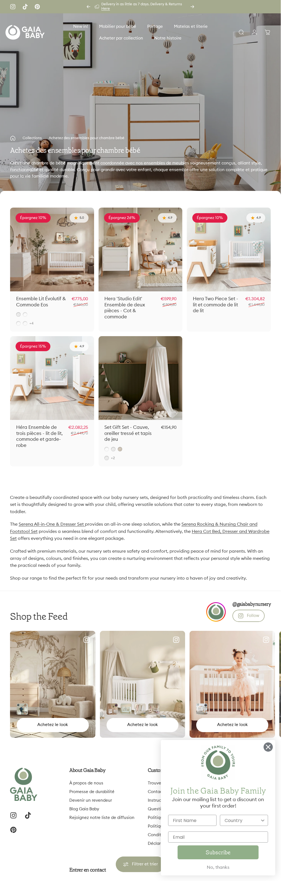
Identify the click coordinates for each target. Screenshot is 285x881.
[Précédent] (88, 6)
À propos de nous (86, 783)
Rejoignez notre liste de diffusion (101, 818)
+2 (113, 458)
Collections (32, 138)
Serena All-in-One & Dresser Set (52, 524)
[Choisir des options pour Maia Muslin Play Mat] (153, 709)
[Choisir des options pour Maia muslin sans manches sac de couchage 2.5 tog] (140, 709)
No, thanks (218, 867)
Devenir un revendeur (90, 800)
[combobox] (242, 820)
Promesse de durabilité (91, 792)
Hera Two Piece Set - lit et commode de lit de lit (215, 304)
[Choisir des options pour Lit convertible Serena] (126, 709)
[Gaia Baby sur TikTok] (25, 6)
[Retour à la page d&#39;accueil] (13, 138)
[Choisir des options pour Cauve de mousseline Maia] (112, 709)
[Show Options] (263, 820)
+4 (32, 323)
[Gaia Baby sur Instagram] (13, 6)
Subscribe (218, 852)
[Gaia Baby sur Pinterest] (37, 6)
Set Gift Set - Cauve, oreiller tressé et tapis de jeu (128, 433)
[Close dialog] (268, 747)
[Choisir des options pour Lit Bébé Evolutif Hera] (201, 709)
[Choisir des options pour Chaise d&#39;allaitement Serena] (22, 709)
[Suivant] (192, 6)
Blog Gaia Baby (84, 809)
